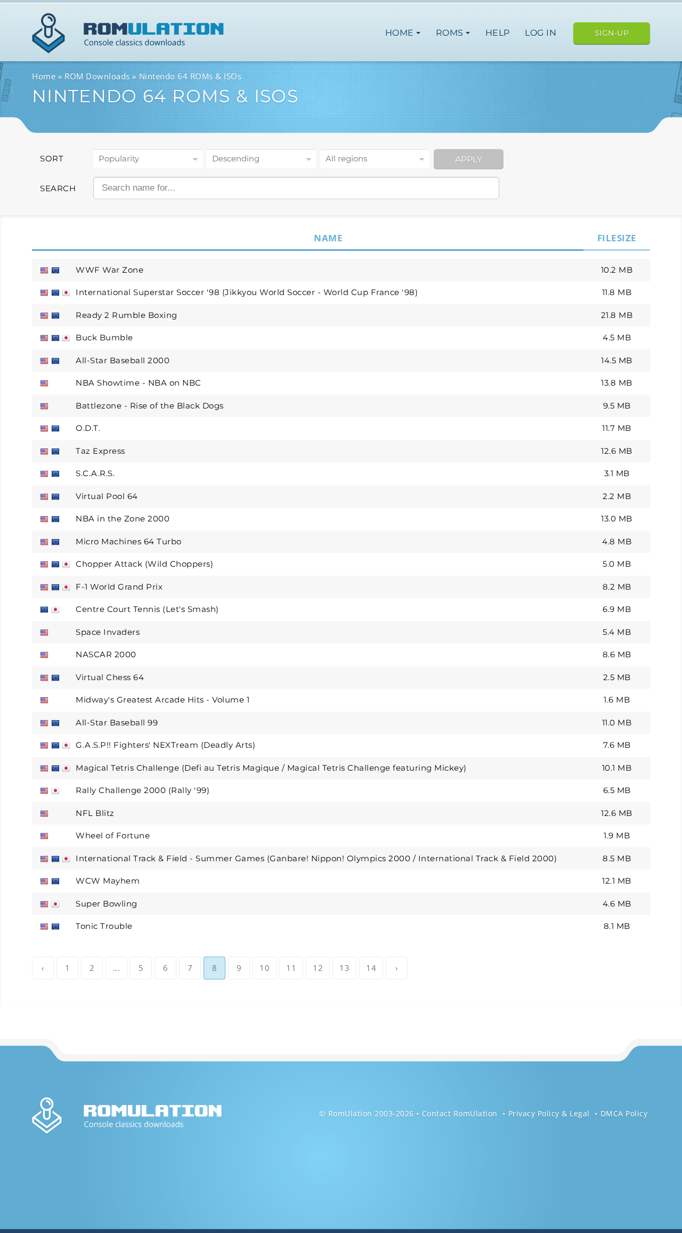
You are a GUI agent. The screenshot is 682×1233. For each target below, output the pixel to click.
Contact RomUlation (460, 1113)
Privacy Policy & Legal (549, 1113)
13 (344, 967)
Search (58, 188)
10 (264, 967)
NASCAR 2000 (106, 654)
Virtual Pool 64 (107, 496)
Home (401, 33)
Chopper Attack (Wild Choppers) (144, 564)
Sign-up (612, 33)
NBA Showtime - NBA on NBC (138, 383)
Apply (468, 159)
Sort (51, 158)
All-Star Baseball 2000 (122, 360)
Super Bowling (106, 904)
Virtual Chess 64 (110, 677)
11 (291, 967)
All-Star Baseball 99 (117, 722)
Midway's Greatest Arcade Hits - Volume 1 (162, 700)
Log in (540, 33)
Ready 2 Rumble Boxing (126, 315)
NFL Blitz (95, 813)
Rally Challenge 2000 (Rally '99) (142, 790)
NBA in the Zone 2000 (122, 518)
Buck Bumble (104, 337)
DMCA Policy (624, 1113)
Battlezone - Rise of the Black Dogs (150, 406)
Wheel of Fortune (113, 835)
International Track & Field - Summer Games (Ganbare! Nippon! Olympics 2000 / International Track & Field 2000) (316, 858)
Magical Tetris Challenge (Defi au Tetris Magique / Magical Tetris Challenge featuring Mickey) (271, 768)
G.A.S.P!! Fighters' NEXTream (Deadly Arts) (165, 745)
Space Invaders (108, 632)
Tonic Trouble (104, 926)
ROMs (451, 33)
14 (371, 967)
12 (318, 967)
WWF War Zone (109, 270)
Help (497, 33)
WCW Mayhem (108, 881)
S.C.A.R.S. (95, 473)
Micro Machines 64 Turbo (129, 541)
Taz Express (100, 451)
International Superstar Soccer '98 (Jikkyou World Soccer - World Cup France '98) (247, 292)
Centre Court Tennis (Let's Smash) (147, 609)
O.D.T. (88, 428)
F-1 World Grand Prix (119, 587)
